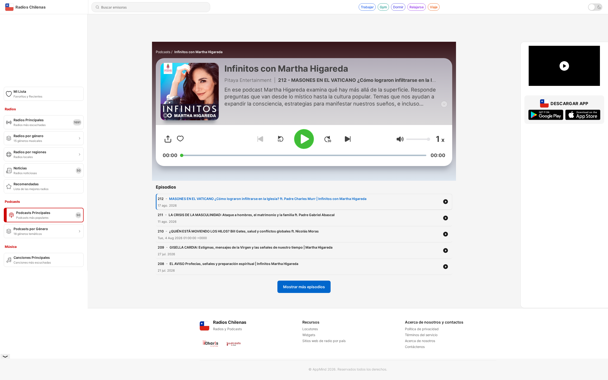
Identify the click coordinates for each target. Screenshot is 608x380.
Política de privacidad (422, 329)
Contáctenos (415, 347)
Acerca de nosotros (420, 341)
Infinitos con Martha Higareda (198, 52)
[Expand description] (444, 104)
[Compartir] (168, 139)
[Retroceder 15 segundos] (280, 139)
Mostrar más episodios (304, 286)
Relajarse (416, 7)
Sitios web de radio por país (324, 341)
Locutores (310, 329)
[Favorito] (180, 139)
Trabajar (367, 7)
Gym (383, 7)
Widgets (308, 335)
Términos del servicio (421, 335)
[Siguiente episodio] (347, 139)
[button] (400, 139)
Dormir (398, 7)
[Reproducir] (304, 139)
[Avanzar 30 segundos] (328, 139)
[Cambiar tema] (595, 7)
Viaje (433, 7)
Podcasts (163, 52)
